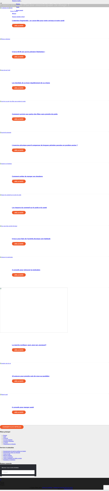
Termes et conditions (47, 487)
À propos (5, 442)
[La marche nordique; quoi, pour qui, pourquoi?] (34, 332)
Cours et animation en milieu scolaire (12, 458)
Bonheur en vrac (68, 489)
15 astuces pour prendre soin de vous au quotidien (30, 376)
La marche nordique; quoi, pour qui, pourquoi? (29, 345)
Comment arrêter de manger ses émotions (27, 176)
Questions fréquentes (8, 441)
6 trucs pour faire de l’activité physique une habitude (31, 239)
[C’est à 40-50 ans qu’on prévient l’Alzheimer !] (5, 39)
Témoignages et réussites (9, 444)
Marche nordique (7, 455)
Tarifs (4, 436)
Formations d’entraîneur (9, 459)
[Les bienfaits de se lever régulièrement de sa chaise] (5, 70)
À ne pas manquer (7, 439)
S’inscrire (5, 438)
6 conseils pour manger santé (23, 407)
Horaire (5, 435)
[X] (0, 479)
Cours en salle (6, 454)
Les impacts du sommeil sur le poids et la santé (29, 207)
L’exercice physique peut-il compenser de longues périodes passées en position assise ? (45, 145)
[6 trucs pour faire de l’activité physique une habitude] (8, 226)
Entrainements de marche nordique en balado (14, 451)
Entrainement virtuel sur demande (11, 452)
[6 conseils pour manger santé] (4, 394)
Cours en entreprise (8, 457)
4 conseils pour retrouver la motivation (26, 270)
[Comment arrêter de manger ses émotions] (6, 163)
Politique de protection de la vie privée (63, 487)
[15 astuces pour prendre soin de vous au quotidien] (5, 363)
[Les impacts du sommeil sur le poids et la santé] (10, 195)
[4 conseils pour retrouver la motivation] (6, 257)
